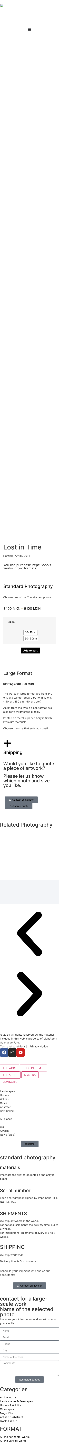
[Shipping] (7, 743)
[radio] (31, 632)
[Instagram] (12, 1052)
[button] (29, 934)
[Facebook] (4, 1052)
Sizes (11, 622)
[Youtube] (20, 1052)
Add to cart (30, 650)
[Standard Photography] (7, 577)
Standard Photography (28, 586)
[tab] (9, 1068)
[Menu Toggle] (29, 29)
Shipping (12, 752)
